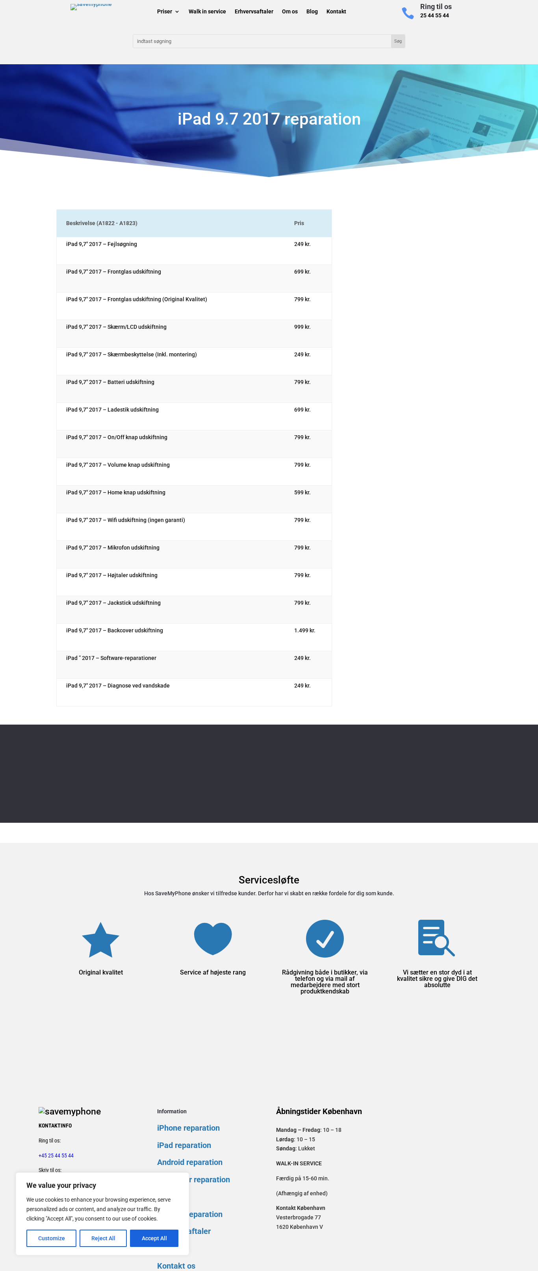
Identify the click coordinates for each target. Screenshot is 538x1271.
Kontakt (336, 12)
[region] (102, 1213)
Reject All (103, 1238)
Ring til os (436, 6)
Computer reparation (193, 1179)
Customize (51, 1238)
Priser (164, 12)
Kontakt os (176, 1266)
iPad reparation (184, 1145)
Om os (290, 12)
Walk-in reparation (190, 1214)
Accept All (154, 1238)
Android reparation (190, 1162)
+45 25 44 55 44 (56, 1155)
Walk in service (207, 12)
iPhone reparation (188, 1128)
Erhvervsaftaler (254, 12)
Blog (312, 12)
